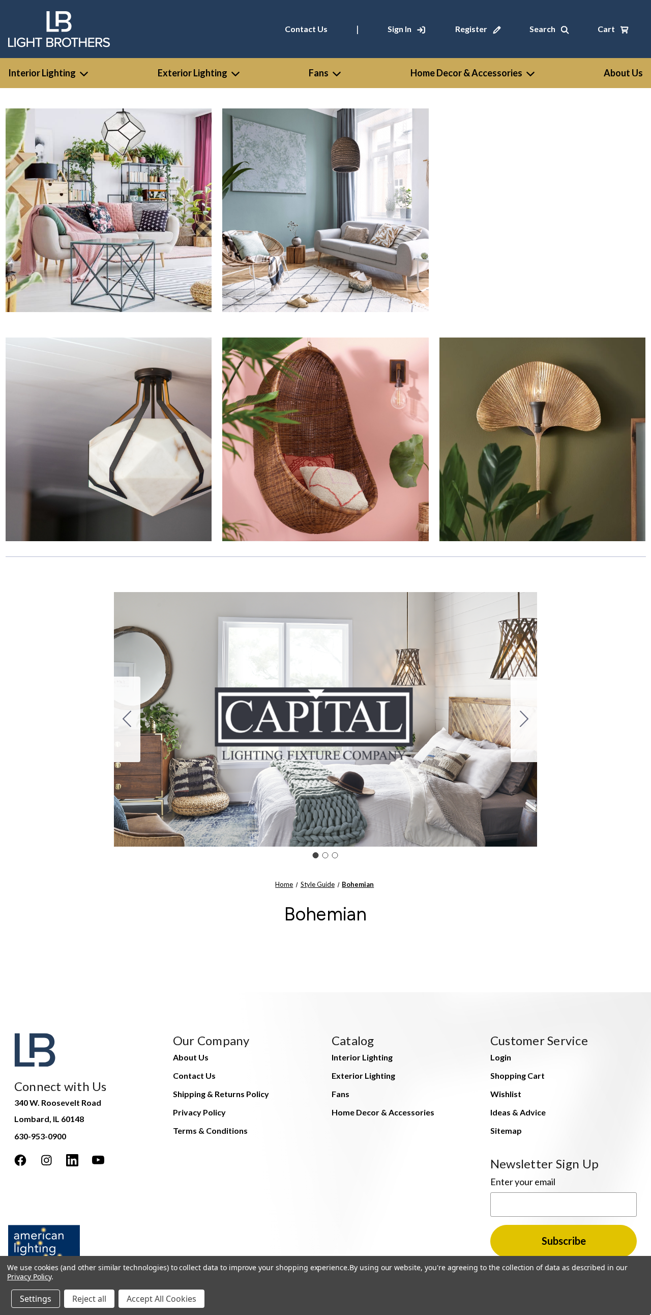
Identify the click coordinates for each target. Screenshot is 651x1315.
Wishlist (505, 1094)
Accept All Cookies (161, 1298)
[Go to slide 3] (127, 719)
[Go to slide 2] (524, 719)
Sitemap (506, 1130)
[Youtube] (98, 1160)
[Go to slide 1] (316, 855)
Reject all (89, 1298)
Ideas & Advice (518, 1112)
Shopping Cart (517, 1075)
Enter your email (522, 1181)
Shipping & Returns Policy (221, 1094)
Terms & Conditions (210, 1130)
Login (500, 1057)
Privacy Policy (199, 1112)
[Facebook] (20, 1160)
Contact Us (306, 29)
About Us (191, 1057)
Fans (319, 72)
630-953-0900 (40, 1136)
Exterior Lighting (192, 72)
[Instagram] (46, 1160)
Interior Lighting (42, 72)
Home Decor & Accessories (466, 72)
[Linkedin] (72, 1160)
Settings (35, 1298)
